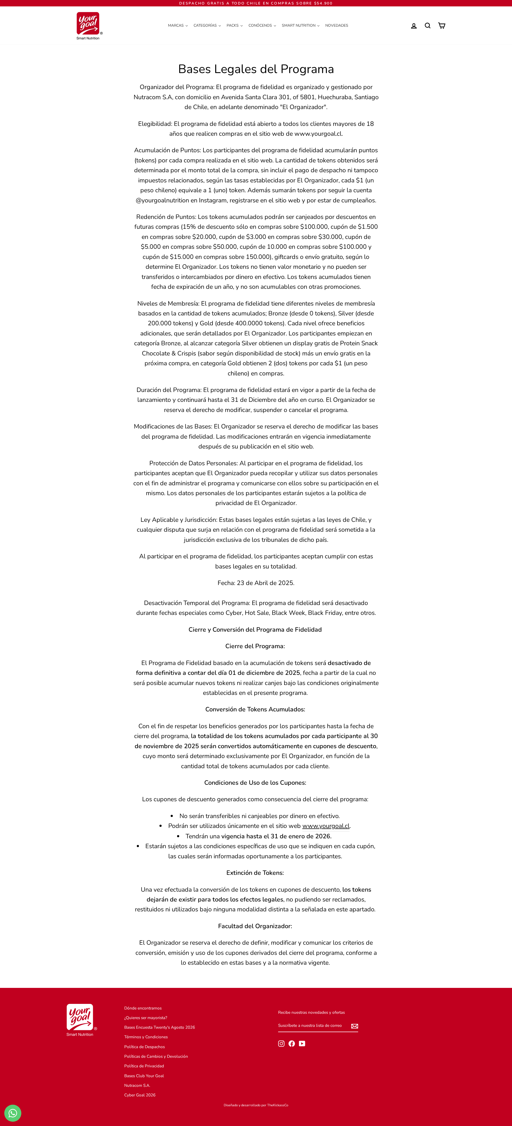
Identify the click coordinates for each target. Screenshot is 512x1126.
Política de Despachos (144, 1046)
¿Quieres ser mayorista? (145, 1017)
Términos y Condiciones (146, 1037)
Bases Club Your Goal (144, 1076)
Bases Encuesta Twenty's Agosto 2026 (159, 1027)
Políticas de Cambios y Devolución (156, 1056)
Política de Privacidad (144, 1066)
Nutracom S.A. (137, 1085)
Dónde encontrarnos (143, 1008)
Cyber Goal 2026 (139, 1095)
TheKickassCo (277, 1105)
